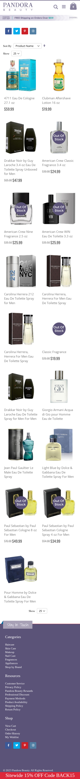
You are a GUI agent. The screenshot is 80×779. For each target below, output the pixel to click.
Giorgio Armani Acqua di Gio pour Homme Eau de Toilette (57, 414)
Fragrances (11, 659)
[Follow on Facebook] (8, 31)
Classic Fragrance (54, 352)
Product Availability (16, 702)
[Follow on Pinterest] (25, 31)
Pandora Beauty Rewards (19, 690)
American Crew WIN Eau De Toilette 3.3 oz (57, 234)
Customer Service (15, 683)
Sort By (7, 46)
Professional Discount (17, 694)
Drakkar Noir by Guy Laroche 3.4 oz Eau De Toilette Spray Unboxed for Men (20, 167)
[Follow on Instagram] (33, 31)
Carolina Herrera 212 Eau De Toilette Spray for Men (19, 298)
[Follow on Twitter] (16, 31)
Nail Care (10, 655)
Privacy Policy (13, 687)
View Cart (10, 725)
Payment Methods (15, 698)
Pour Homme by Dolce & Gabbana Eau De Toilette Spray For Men (20, 596)
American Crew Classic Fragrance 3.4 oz (58, 163)
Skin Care (10, 648)
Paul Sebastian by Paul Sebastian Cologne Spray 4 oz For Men (58, 530)
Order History (12, 733)
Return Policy (13, 709)
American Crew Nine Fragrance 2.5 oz (18, 234)
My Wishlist (12, 737)
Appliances (11, 663)
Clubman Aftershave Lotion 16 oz (56, 100)
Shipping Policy (14, 705)
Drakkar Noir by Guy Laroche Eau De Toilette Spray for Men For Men (20, 414)
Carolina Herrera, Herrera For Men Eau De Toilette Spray (56, 298)
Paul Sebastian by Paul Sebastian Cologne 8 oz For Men (20, 530)
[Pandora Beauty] (18, 7)
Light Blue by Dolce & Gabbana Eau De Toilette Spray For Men (58, 472)
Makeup (9, 652)
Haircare (9, 644)
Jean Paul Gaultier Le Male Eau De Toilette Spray (18, 472)
